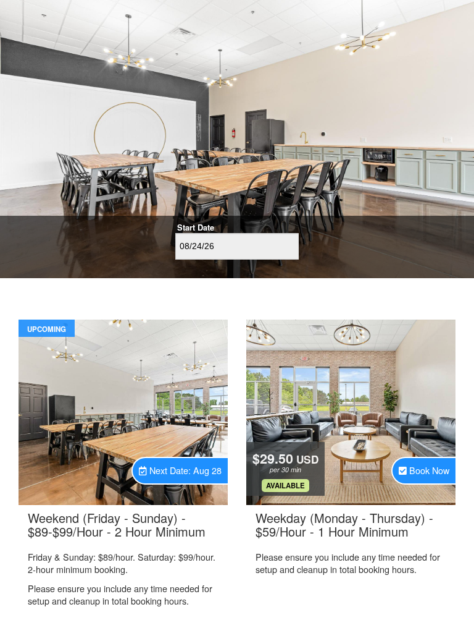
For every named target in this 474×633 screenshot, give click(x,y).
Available (285, 485)
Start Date (195, 227)
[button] (180, 470)
